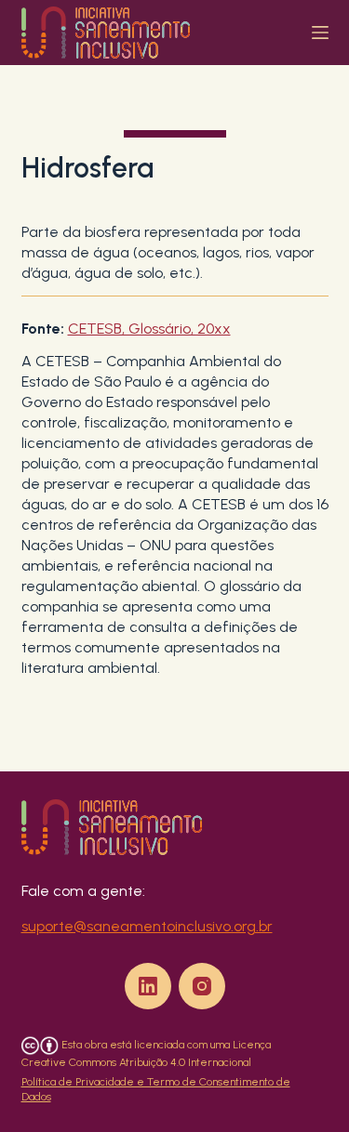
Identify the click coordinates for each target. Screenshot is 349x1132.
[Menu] (320, 32)
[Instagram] (202, 986)
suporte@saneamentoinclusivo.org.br (147, 926)
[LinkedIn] (148, 986)
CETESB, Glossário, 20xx (149, 328)
